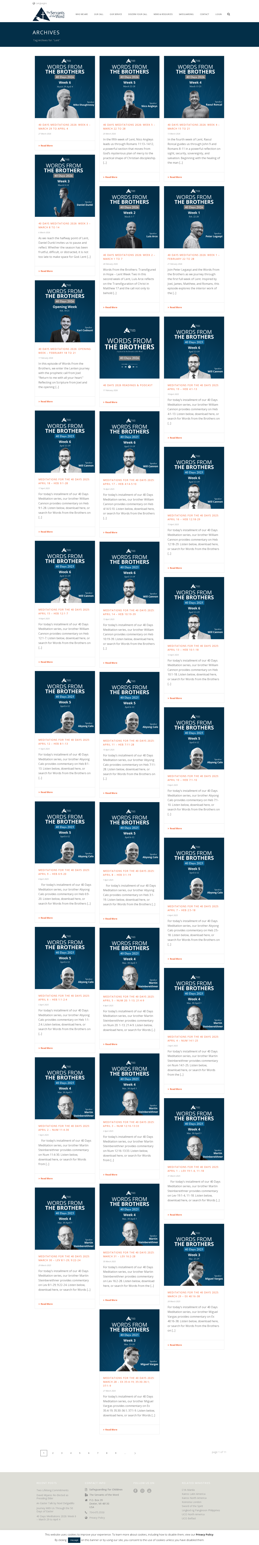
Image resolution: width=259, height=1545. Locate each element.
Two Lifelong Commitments (52, 1490)
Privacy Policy (97, 1517)
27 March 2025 (109, 1390)
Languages (41, 3)
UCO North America (193, 1514)
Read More (47, 145)
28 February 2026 (110, 264)
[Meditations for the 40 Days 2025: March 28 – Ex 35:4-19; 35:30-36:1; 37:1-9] (130, 1340)
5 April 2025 (43, 1004)
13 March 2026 (174, 133)
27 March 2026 (44, 133)
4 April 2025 (108, 1005)
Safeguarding (186, 14)
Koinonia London (191, 1502)
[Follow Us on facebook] (135, 1491)
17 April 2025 (44, 488)
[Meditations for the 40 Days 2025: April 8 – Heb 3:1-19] (130, 833)
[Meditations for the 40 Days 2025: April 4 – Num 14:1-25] (194, 999)
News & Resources (163, 14)
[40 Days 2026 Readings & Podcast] (130, 348)
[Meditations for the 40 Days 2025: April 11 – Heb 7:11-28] (130, 703)
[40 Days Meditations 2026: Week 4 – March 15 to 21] (194, 87)
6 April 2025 (173, 915)
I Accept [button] (74, 1540)
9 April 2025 (173, 785)
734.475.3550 (96, 1512)
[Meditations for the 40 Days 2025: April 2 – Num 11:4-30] (65, 1088)
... (125, 1453)
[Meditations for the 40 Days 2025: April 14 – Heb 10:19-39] (130, 573)
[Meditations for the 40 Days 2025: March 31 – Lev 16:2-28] (130, 1215)
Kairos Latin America (193, 1494)
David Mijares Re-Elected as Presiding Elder (52, 1497)
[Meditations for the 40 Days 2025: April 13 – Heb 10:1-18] (194, 608)
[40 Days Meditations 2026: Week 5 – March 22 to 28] (130, 87)
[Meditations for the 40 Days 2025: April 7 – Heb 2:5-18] (194, 869)
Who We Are (82, 14)
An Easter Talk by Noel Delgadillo (55, 1503)
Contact (204, 14)
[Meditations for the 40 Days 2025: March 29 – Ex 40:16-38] (194, 1255)
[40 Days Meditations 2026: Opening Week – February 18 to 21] (65, 311)
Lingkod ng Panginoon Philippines (201, 1510)
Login (218, 14)
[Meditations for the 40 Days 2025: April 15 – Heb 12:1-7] (65, 572)
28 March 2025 (174, 1301)
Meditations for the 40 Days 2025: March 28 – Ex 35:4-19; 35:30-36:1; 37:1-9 (129, 1381)
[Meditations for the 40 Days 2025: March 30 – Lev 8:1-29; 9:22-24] (65, 1219)
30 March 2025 (109, 1261)
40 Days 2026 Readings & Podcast (128, 385)
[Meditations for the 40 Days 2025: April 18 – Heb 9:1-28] (65, 442)
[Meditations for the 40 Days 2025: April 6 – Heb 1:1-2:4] (65, 958)
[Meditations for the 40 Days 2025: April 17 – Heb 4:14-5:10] (130, 442)
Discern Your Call (137, 14)
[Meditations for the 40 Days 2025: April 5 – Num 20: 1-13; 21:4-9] (130, 959)
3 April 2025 (173, 1045)
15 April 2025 (173, 524)
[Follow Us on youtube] (149, 1491)
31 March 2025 (174, 1176)
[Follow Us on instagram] (142, 1491)
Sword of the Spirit (192, 1506)
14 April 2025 (44, 618)
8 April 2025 (43, 879)
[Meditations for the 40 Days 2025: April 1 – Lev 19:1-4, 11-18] (194, 1129)
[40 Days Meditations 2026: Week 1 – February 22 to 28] (194, 217)
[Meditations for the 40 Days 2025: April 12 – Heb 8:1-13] (65, 702)
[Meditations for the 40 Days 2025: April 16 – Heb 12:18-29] (194, 478)
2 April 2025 (108, 1131)
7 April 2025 (108, 880)
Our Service (116, 14)
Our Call (98, 14)
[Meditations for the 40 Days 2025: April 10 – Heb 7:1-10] (194, 738)
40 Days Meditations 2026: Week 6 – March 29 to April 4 (56, 1518)
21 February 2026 (175, 264)
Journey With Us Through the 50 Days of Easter (54, 1510)
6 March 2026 (44, 232)
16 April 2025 (108, 489)
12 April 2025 (173, 654)
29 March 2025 (44, 1265)
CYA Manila (188, 1489)
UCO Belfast (189, 1518)
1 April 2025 (43, 1135)
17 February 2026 (45, 358)
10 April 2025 (108, 749)
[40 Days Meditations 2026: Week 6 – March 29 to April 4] (65, 87)
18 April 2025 (173, 394)
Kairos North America (194, 1498)
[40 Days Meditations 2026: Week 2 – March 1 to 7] (130, 217)
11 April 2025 (44, 748)
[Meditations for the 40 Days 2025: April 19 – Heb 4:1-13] (194, 348)
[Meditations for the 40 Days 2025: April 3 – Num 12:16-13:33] (130, 1084)
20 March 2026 (109, 133)
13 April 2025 (108, 619)
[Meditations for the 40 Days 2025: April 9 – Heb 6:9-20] (65, 832)
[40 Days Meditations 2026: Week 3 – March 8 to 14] (65, 186)
